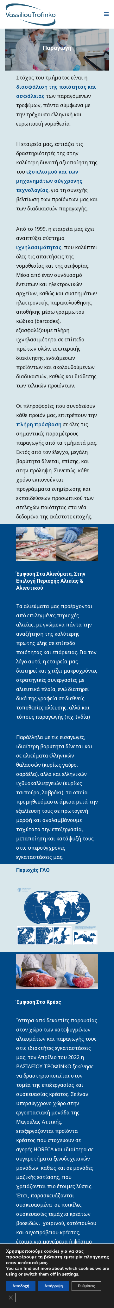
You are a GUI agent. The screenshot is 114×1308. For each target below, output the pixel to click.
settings (70, 1274)
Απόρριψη (53, 1286)
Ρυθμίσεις (86, 1286)
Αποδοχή (20, 1286)
